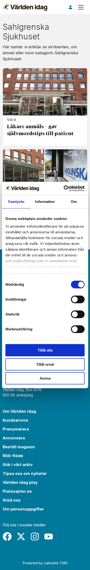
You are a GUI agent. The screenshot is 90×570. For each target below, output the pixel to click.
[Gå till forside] (25, 7)
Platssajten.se (17, 491)
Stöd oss (12, 500)
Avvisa (45, 378)
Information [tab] (45, 202)
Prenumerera (16, 429)
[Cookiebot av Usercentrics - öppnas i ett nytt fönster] (64, 188)
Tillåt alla (45, 350)
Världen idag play (20, 482)
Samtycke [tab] (16, 202)
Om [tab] (74, 202)
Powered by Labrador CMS (45, 563)
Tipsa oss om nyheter (25, 473)
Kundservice (15, 420)
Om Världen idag (19, 411)
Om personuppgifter (23, 509)
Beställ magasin (19, 446)
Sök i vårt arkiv (18, 464)
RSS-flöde (13, 455)
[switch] (77, 299)
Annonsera (14, 438)
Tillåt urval (45, 364)
